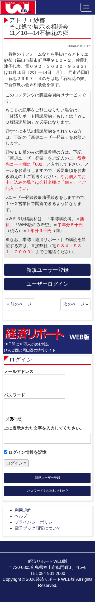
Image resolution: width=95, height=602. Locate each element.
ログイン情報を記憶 (26, 452)
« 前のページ (19, 304)
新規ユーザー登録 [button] (47, 270)
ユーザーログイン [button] (47, 284)
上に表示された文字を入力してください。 (44, 428)
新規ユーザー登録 (47, 478)
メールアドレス (19, 371)
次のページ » (75, 304)
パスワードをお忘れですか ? (47, 491)
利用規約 (23, 510)
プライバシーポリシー (36, 522)
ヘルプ (21, 516)
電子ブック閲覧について (38, 528)
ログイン (20, 359)
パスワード (14, 395)
